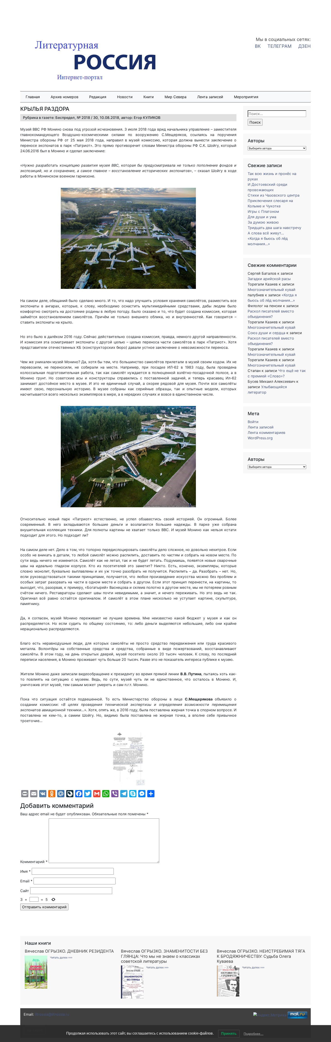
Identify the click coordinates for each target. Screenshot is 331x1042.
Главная (33, 97)
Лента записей (210, 97)
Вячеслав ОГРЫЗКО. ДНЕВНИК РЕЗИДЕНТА (69, 951)
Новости (125, 97)
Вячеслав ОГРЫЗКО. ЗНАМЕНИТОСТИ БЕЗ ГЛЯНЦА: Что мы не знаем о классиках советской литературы (164, 956)
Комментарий (34, 861)
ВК (258, 46)
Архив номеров (64, 97)
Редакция (97, 97)
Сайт (24, 890)
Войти (253, 421)
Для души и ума (262, 217)
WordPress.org (260, 438)
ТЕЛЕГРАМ (280, 46)
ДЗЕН (304, 46)
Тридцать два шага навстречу (274, 227)
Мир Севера (175, 97)
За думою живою (263, 222)
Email (26, 881)
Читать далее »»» (61, 957)
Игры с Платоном (263, 211)
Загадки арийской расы (269, 278)
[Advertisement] (36, 15)
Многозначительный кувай (271, 289)
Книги (148, 97)
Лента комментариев (266, 432)
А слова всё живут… (266, 233)
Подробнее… (253, 1033)
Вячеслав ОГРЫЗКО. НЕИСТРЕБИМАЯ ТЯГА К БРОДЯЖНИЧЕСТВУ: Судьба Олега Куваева (261, 956)
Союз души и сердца (266, 333)
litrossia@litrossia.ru (52, 1014)
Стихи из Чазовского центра (273, 195)
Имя (25, 871)
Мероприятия (246, 97)
